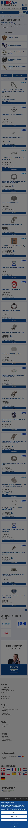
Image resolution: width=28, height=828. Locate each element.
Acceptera (14, 816)
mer (14, 820)
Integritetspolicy (15, 826)
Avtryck (11, 826)
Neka (14, 812)
